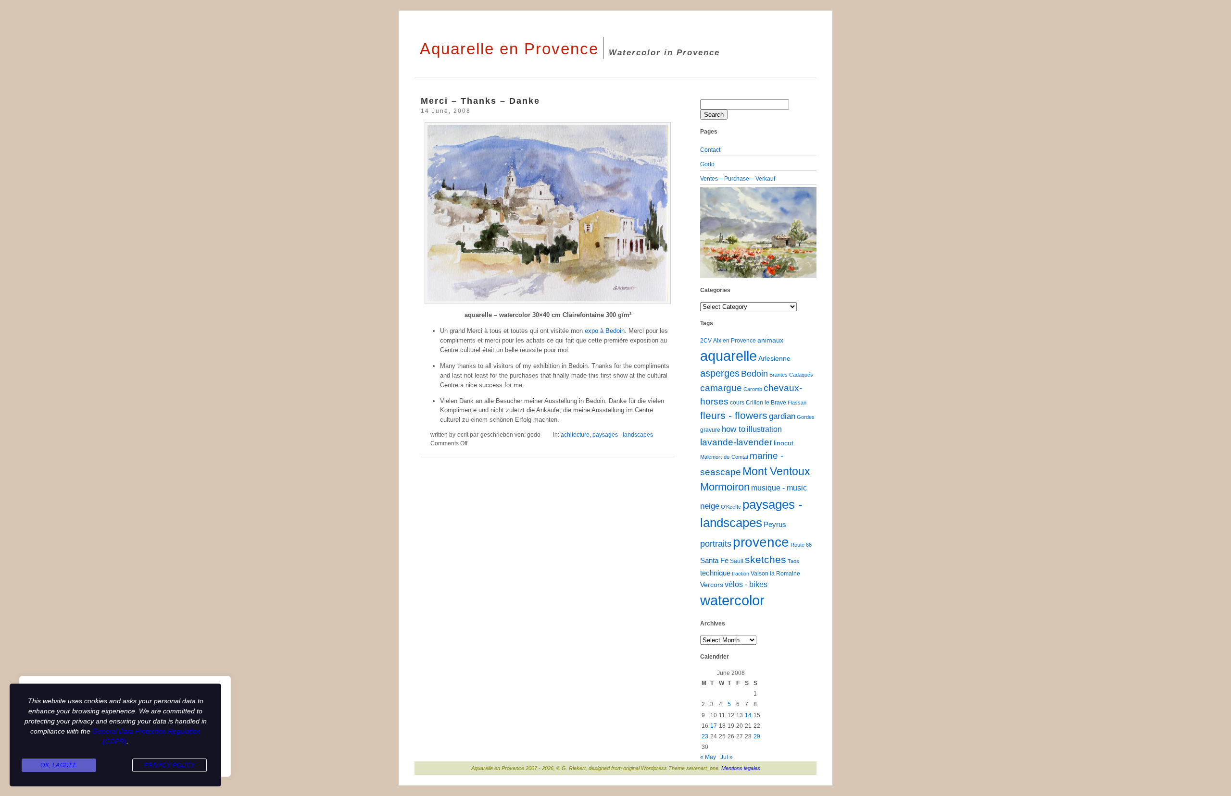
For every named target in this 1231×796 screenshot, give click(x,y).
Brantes (778, 375)
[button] (708, 232)
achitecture (575, 434)
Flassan (797, 402)
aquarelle (728, 356)
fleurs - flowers (733, 415)
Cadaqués (801, 375)
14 (748, 715)
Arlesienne (774, 358)
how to (733, 429)
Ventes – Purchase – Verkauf (737, 178)
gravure (710, 430)
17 (713, 726)
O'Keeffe (731, 507)
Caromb (752, 389)
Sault (736, 561)
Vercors (711, 584)
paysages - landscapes (622, 434)
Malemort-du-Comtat (724, 457)
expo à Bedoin (605, 330)
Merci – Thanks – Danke (480, 101)
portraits (715, 544)
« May (708, 757)
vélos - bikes (746, 584)
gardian (782, 416)
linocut (783, 443)
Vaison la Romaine (775, 573)
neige (709, 506)
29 (757, 736)
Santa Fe (714, 560)
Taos (793, 561)
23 (705, 736)
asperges (720, 373)
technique (715, 573)
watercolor (732, 600)
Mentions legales (740, 768)
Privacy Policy (169, 765)
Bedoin (754, 374)
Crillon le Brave (766, 402)
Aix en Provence (734, 340)
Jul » (726, 757)
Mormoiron (725, 487)
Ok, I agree (58, 765)
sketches (765, 559)
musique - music (779, 488)
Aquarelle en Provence (509, 49)
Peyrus (775, 524)
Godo (707, 164)
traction (740, 573)
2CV (706, 340)
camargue (721, 387)
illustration (764, 429)
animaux (770, 340)
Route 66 (801, 545)
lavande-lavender (736, 442)
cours (737, 402)
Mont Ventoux (776, 471)
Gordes (806, 417)
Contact (710, 150)
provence (761, 542)
